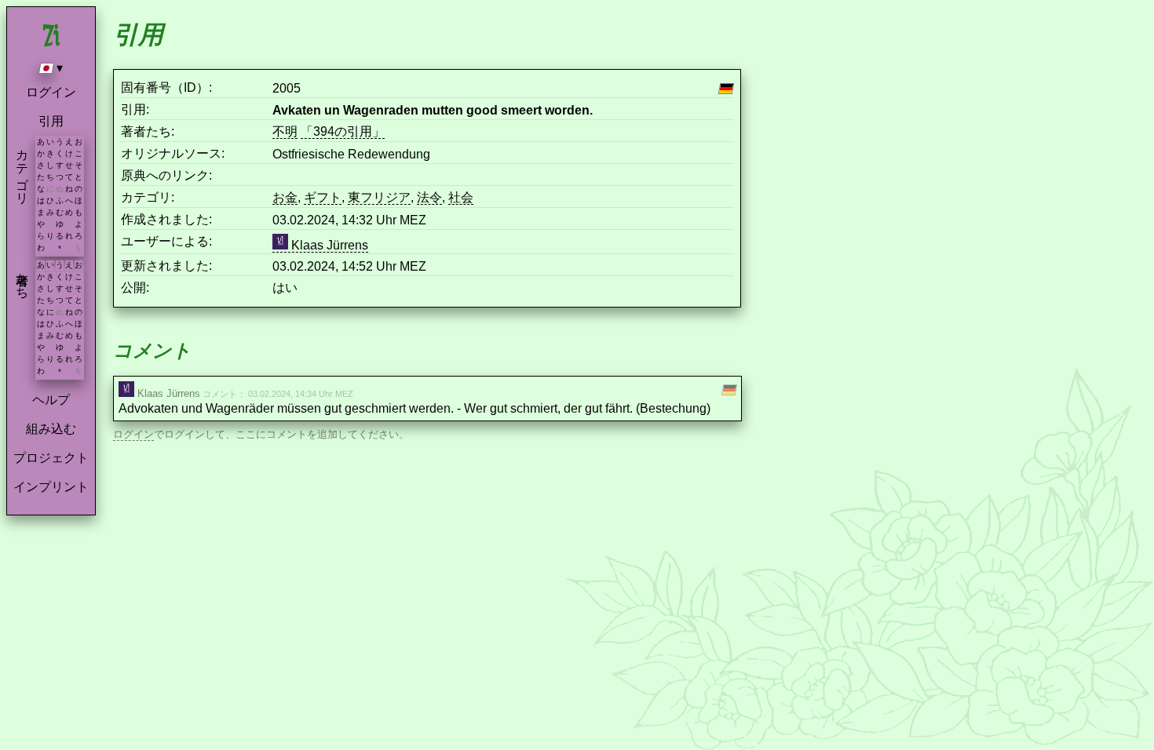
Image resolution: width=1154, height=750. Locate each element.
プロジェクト (51, 457)
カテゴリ (22, 169)
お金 (285, 197)
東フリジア (379, 197)
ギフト (322, 197)
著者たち (22, 278)
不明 (285, 131)
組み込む (51, 428)
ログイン (51, 92)
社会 (460, 197)
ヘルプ (51, 399)
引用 (51, 121)
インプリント (51, 486)
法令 (429, 197)
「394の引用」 (343, 131)
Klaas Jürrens (328, 245)
